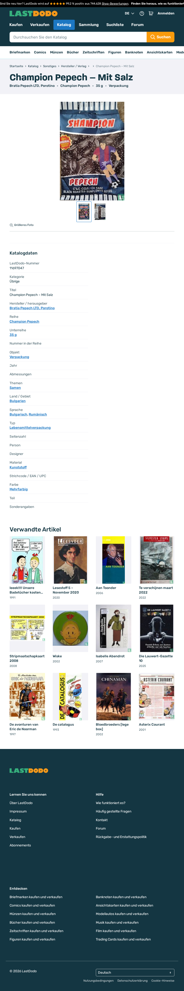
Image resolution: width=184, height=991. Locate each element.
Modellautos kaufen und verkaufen (122, 914)
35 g (99, 86)
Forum (137, 24)
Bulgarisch (18, 414)
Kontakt (102, 820)
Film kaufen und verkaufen (116, 931)
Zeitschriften (93, 52)
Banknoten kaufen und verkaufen (121, 897)
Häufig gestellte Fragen (113, 811)
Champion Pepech (75, 86)
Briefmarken (20, 52)
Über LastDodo (21, 803)
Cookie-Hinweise (162, 980)
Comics (40, 52)
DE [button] (127, 13)
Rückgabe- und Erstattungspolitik (121, 837)
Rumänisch (38, 414)
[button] (151, 13)
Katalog (64, 24)
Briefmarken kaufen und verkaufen (36, 897)
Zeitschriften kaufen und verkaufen (36, 931)
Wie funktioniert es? (110, 803)
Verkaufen (39, 24)
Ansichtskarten (159, 52)
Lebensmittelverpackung (30, 428)
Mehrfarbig (19, 489)
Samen (15, 388)
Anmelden (166, 13)
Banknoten (134, 52)
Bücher (73, 52)
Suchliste (115, 24)
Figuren (114, 52)
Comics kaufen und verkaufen (32, 905)
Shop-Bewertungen (115, 3)
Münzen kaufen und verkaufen (33, 914)
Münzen (56, 52)
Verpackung (118, 86)
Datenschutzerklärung (132, 980)
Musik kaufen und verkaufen (117, 923)
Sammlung (89, 24)
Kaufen (16, 24)
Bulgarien (18, 401)
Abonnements (20, 845)
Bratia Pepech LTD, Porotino (32, 86)
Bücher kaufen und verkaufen (32, 923)
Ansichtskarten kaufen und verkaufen (124, 905)
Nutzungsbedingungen (98, 980)
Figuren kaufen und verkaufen (32, 939)
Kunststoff (18, 467)
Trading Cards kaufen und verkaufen (123, 939)
